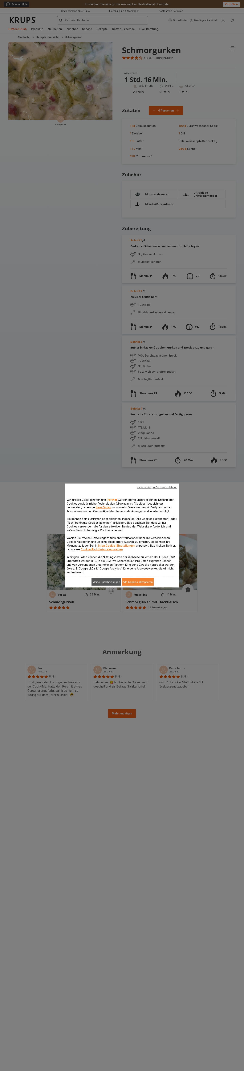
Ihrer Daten (103, 507)
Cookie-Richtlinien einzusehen (102, 549)
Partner (112, 499)
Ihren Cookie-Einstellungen (116, 545)
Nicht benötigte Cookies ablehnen (157, 487)
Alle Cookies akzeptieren (138, 581)
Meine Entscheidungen (106, 581)
